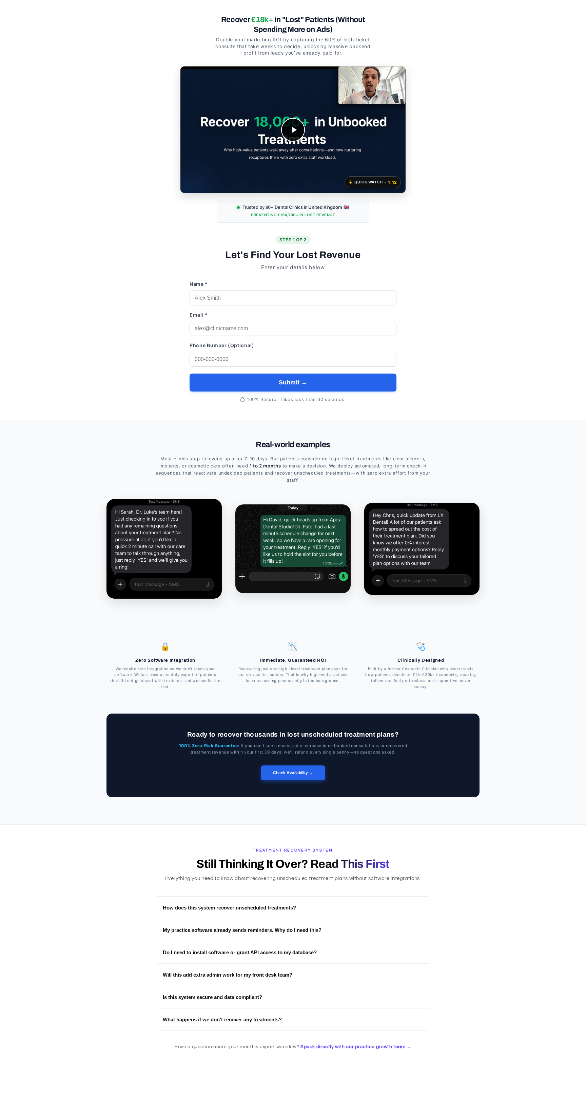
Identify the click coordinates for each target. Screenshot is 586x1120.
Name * (199, 284)
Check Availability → (293, 773)
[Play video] (293, 130)
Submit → (293, 382)
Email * (199, 315)
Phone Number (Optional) (222, 345)
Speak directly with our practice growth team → (356, 1046)
